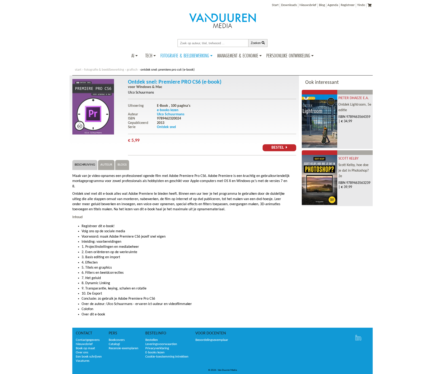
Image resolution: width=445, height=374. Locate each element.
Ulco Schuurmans (141, 92)
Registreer (348, 5)
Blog (322, 5)
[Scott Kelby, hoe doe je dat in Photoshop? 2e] (319, 204)
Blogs (122, 165)
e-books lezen (167, 110)
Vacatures (82, 361)
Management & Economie (237, 55)
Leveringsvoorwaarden (161, 344)
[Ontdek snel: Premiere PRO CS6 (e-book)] (93, 133)
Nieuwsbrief (307, 5)
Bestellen (151, 340)
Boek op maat (85, 348)
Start (275, 5)
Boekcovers (117, 340)
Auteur (106, 165)
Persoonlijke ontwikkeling (288, 55)
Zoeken (256, 43)
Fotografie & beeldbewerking (184, 55)
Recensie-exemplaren (123, 348)
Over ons (82, 352)
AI (132, 55)
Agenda (332, 5)
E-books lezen (155, 352)
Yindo (361, 5)
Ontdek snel (166, 127)
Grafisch (132, 70)
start (78, 70)
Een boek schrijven (89, 356)
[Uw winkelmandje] (370, 5)
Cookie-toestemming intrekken (166, 356)
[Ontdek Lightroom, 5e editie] (319, 147)
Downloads (289, 5)
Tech (148, 55)
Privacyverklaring (157, 348)
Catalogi (114, 344)
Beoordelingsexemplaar (211, 340)
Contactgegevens (88, 340)
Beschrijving (85, 165)
